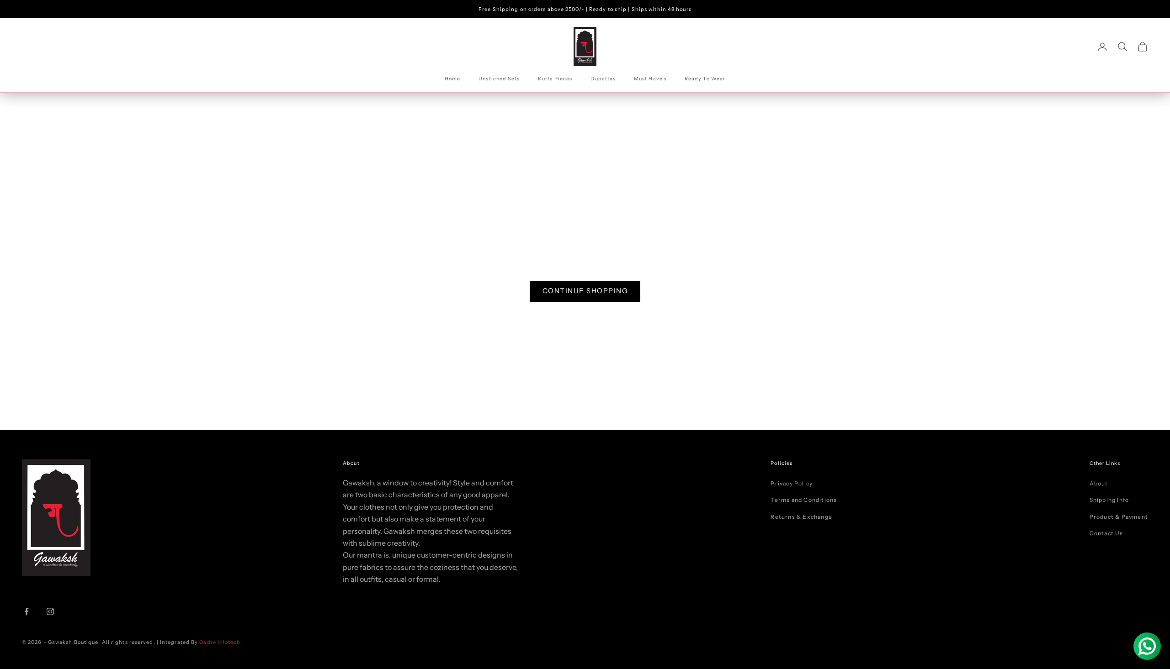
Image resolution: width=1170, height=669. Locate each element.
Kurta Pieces (555, 79)
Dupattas (603, 79)
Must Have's (650, 79)
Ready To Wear (705, 79)
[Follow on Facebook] (26, 611)
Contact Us (1106, 533)
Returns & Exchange (801, 516)
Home (452, 79)
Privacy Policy (792, 483)
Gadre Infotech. (220, 642)
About (1099, 483)
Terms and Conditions (804, 499)
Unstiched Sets (499, 79)
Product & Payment (1119, 516)
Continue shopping (585, 290)
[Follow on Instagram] (50, 611)
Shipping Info (1109, 499)
